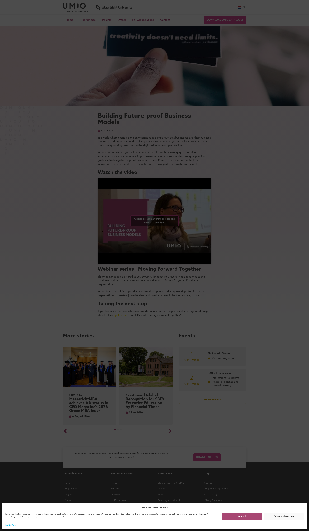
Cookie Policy (11, 525)
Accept (242, 516)
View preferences (284, 516)
